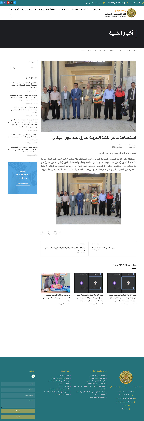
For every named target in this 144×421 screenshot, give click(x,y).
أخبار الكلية (123, 51)
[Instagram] (11, 2)
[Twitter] (15, 2)
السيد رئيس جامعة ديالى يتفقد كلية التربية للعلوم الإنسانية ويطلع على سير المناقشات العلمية (22, 149)
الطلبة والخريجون (48, 10)
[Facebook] (55, 233)
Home (134, 51)
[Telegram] (1, 2)
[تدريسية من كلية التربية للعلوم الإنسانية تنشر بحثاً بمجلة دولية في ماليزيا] (55, 283)
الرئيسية (96, 10)
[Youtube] (8, 2)
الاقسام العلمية (80, 10)
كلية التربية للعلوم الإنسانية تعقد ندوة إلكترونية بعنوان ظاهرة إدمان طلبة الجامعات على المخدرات (122, 298)
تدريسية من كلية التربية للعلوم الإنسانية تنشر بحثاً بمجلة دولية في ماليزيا (56, 298)
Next (18, 411)
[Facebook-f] (4, 2)
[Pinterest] (42, 233)
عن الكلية (64, 10)
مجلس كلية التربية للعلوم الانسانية (105, 248)
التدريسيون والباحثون (26, 10)
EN (11, 10)
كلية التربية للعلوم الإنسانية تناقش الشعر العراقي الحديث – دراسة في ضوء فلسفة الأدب (22, 137)
